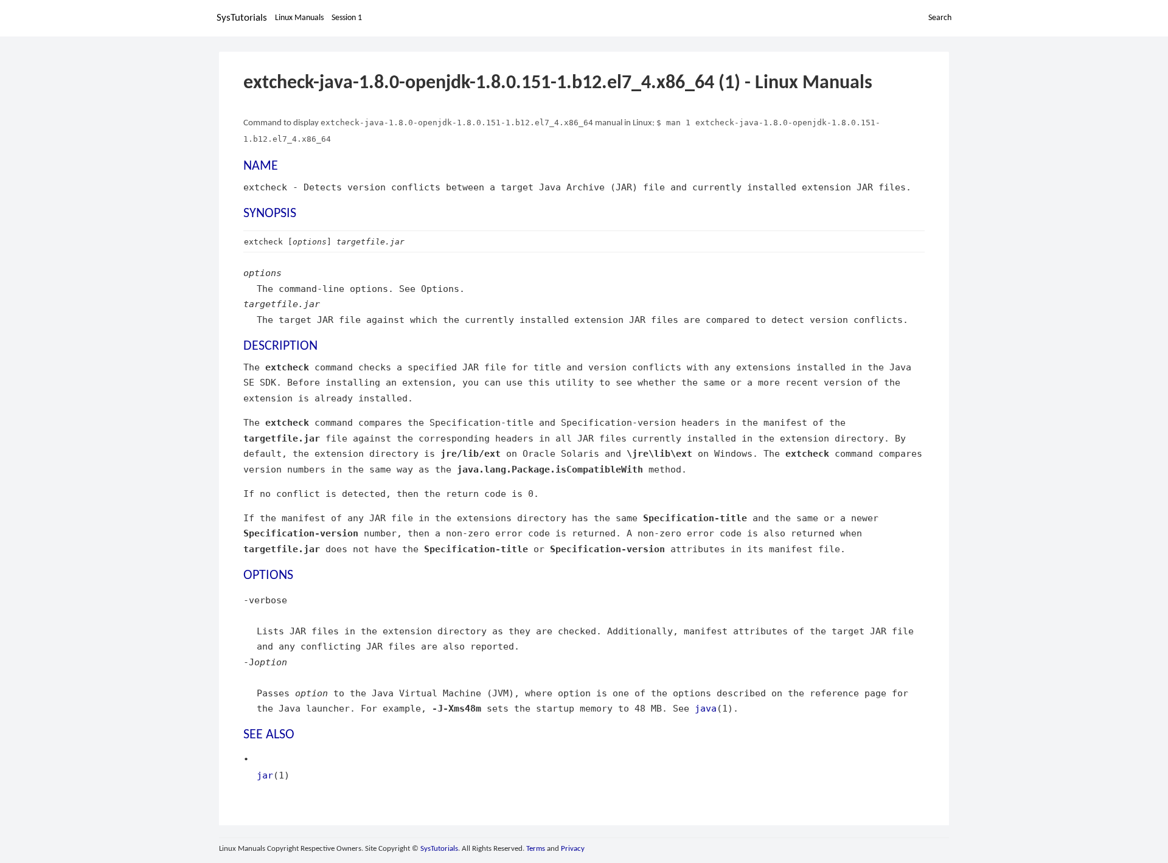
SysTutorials (242, 18)
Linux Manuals (299, 18)
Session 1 (347, 18)
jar (265, 775)
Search (939, 18)
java (706, 708)
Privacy (573, 849)
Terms (535, 849)
